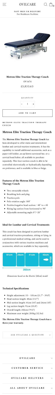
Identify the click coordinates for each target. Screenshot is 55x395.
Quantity (27, 98)
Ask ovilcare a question (27, 334)
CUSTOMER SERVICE (27, 368)
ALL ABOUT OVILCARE (27, 388)
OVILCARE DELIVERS (27, 378)
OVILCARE (27, 358)
